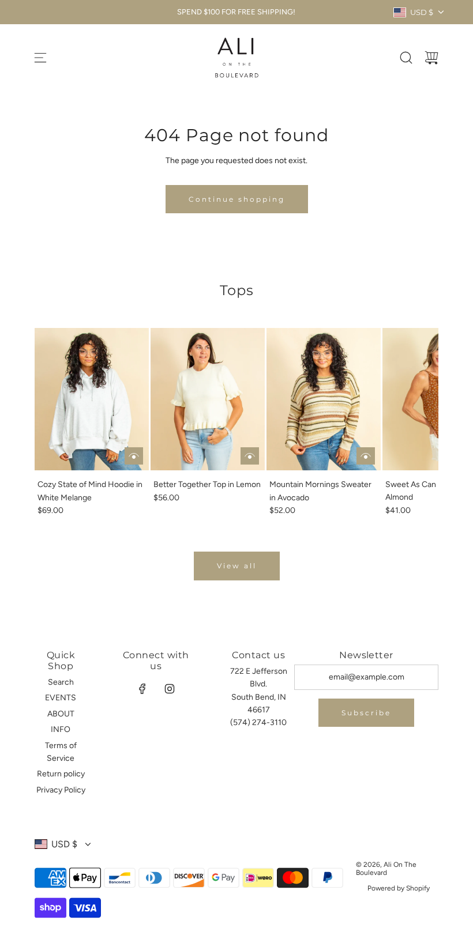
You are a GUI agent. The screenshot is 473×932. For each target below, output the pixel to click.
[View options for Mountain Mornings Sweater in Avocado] (365, 456)
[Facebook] (142, 688)
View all (237, 565)
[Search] (406, 57)
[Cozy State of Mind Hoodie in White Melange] (92, 399)
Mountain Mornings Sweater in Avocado (320, 491)
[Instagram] (169, 688)
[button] (62, 422)
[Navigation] (40, 57)
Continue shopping (237, 199)
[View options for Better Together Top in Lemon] (250, 456)
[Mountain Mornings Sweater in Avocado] (323, 399)
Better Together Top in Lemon (207, 484)
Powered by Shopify (398, 888)
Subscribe (366, 712)
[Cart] (431, 57)
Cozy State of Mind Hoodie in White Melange (89, 491)
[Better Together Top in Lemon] (208, 399)
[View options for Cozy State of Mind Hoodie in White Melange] (134, 456)
